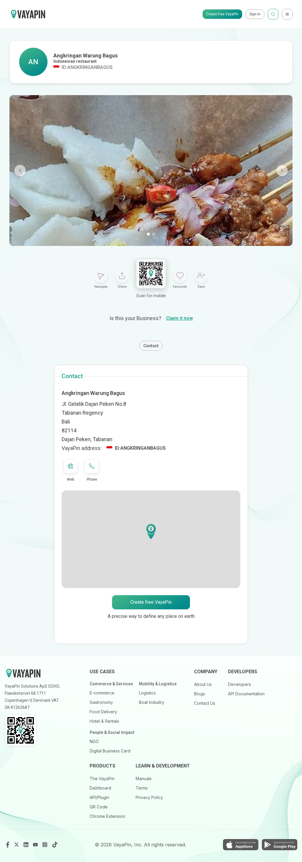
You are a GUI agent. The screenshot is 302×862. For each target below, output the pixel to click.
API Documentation (246, 693)
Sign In (255, 14)
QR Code (99, 806)
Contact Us (204, 703)
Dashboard (100, 787)
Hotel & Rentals (104, 721)
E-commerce (102, 692)
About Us (203, 684)
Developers (239, 684)
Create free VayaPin (222, 14)
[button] (151, 531)
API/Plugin (99, 797)
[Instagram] (45, 845)
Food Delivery (103, 711)
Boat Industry (151, 702)
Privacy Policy (149, 797)
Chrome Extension (107, 816)
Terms (142, 787)
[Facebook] (8, 845)
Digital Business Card (110, 750)
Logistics (147, 692)
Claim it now (179, 318)
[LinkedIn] (26, 845)
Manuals (144, 778)
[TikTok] (55, 845)
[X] (17, 845)
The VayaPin (102, 778)
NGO (94, 741)
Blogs (199, 693)
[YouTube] (36, 845)
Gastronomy (101, 702)
